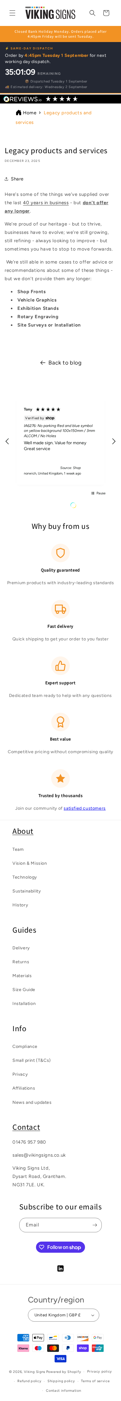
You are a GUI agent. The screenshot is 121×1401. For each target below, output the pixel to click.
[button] (12, 13)
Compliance (25, 1046)
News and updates (32, 1102)
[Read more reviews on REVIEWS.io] (89, 506)
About (23, 831)
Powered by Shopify (63, 1372)
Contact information (63, 1391)
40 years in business (46, 202)
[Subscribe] (94, 1225)
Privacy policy (99, 1371)
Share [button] (17, 179)
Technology (24, 877)
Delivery (21, 948)
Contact (26, 1127)
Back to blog (65, 362)
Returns (20, 961)
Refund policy (29, 1381)
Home (29, 113)
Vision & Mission (29, 863)
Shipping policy (61, 1381)
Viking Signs (34, 1372)
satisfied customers (84, 808)
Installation (24, 1003)
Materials (22, 975)
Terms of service (95, 1381)
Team (18, 849)
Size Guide (23, 989)
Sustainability (26, 891)
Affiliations (23, 1088)
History (20, 905)
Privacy (20, 1074)
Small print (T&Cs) (31, 1060)
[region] (60, 441)
